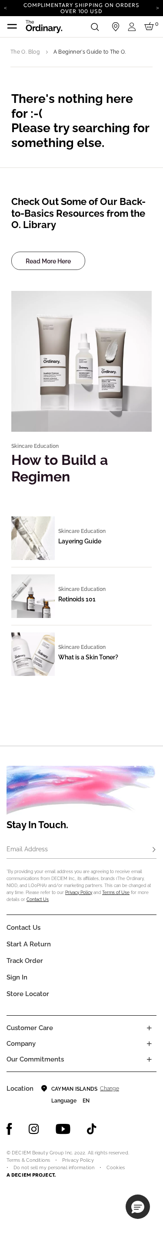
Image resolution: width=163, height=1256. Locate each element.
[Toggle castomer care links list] (149, 1028)
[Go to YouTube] (63, 1129)
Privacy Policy (78, 892)
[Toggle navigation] (12, 26)
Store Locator (28, 994)
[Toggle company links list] (149, 1043)
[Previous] (5, 7)
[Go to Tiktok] (91, 1129)
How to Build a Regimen (59, 468)
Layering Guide (79, 541)
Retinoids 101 (77, 599)
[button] (138, 1207)
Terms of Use (116, 892)
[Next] (157, 7)
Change (109, 1088)
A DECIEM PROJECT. (31, 1175)
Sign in (17, 977)
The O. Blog (25, 52)
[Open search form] (94, 26)
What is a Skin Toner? (88, 657)
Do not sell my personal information (53, 1168)
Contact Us (38, 899)
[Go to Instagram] (34, 1129)
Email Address (27, 849)
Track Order (25, 961)
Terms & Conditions (28, 1160)
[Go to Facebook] (9, 1129)
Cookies (115, 1168)
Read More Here (48, 261)
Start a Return (29, 944)
